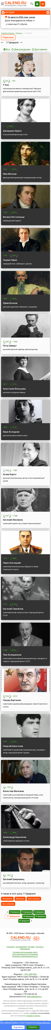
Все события (8, 904)
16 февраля (39, 912)
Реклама (31, 947)
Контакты (40, 947)
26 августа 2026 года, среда (21, 17)
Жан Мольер (10, 174)
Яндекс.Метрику (43, 1023)
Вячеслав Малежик (13, 791)
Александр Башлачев (14, 837)
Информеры (25, 949)
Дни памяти (40, 49)
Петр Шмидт (10, 345)
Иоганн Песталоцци (13, 217)
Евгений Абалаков (13, 519)
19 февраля (40, 916)
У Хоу (6, 85)
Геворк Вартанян (12, 700)
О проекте (11, 947)
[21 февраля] (31, 921)
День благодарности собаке (18, 20)
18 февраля (28, 916)
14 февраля (15, 912)
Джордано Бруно (12, 130)
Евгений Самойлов (13, 608)
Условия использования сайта (25, 952)
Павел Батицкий (12, 563)
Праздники (7, 899)
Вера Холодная (11, 431)
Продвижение (21, 947)
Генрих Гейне (10, 260)
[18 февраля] (21, 42)
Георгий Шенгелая (13, 746)
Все (7, 49)
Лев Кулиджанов (12, 654)
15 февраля (27, 912)
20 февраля (24, 921)
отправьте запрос (33, 1016)
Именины (20, 899)
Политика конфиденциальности (25, 956)
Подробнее (18, 1027)
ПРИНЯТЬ (33, 1027)
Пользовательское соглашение (25, 954)
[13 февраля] (7, 912)
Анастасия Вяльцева (14, 388)
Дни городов (34, 899)
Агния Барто (9, 474)
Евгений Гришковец (13, 879)
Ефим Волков (10, 303)
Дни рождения (22, 49)
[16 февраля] (2, 42)
